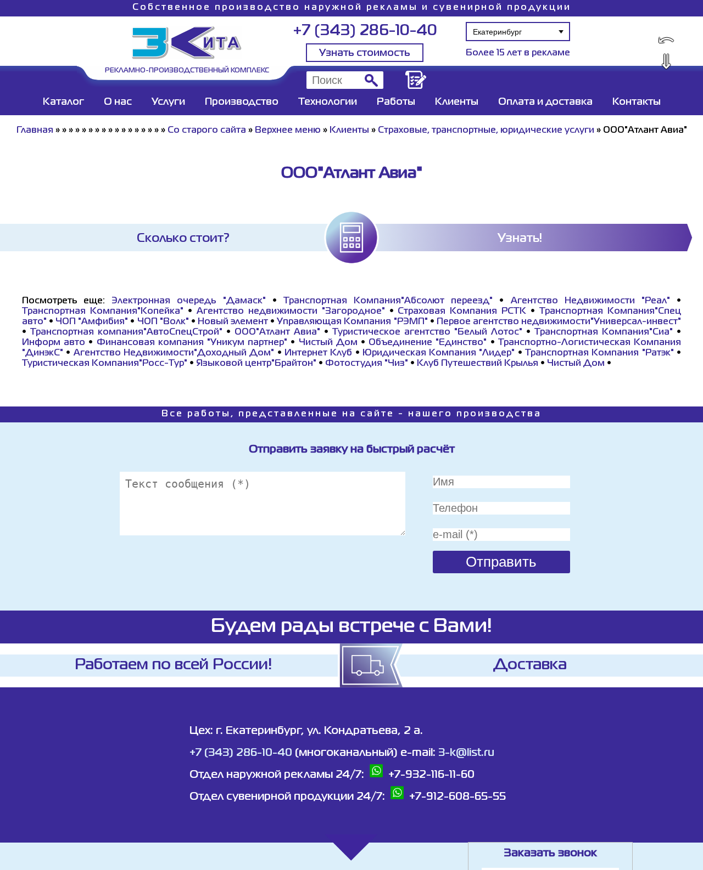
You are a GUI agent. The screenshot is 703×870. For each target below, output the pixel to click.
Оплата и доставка (545, 102)
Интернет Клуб (318, 353)
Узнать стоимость (364, 53)
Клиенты (456, 102)
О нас (118, 102)
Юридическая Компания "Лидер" (438, 353)
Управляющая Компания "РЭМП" (352, 322)
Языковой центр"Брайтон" (256, 364)
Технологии (327, 102)
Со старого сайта (207, 130)
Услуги (168, 102)
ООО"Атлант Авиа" (277, 332)
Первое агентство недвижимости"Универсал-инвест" (559, 322)
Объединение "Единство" (428, 343)
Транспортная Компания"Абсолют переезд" (388, 301)
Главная (34, 130)
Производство (241, 102)
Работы (396, 102)
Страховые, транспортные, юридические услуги (486, 130)
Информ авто (53, 343)
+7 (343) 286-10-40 (365, 31)
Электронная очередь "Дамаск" (188, 301)
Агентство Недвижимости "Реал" (590, 301)
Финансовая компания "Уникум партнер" (192, 343)
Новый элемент (233, 322)
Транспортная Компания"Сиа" (603, 332)
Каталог (63, 102)
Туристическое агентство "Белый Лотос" (427, 332)
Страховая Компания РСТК (462, 311)
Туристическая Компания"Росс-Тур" (104, 364)
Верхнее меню (288, 130)
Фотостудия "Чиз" (366, 364)
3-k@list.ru (466, 753)
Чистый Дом (328, 343)
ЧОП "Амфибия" (91, 322)
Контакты (636, 102)
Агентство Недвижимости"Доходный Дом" (174, 353)
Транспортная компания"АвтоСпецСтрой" (126, 332)
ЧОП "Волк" (163, 322)
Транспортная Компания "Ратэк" (599, 353)
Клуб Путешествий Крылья (477, 364)
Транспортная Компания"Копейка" (102, 311)
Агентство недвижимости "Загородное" (291, 311)
